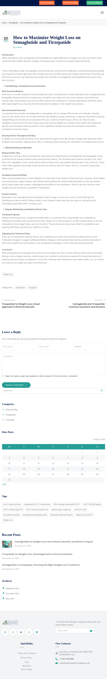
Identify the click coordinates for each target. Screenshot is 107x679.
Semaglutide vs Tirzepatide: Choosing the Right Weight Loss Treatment (41, 564)
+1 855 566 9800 (67, 659)
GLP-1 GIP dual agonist (92, 504)
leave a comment (15, 385)
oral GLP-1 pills (80, 510)
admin (19, 47)
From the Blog (12, 410)
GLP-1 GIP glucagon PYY (13, 510)
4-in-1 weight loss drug (11, 504)
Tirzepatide (32, 288)
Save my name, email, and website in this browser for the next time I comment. (41, 376)
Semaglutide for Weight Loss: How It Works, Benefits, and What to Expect (54, 541)
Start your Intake (47, 3)
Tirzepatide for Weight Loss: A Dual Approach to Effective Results (37, 554)
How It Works (26, 669)
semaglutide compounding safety (35, 515)
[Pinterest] (29, 632)
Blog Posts (26, 666)
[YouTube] (21, 632)
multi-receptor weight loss (61, 510)
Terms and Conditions (27, 653)
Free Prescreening (70, 3)
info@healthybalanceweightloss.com (75, 663)
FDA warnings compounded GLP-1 (67, 504)
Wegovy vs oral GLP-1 (84, 515)
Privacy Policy (27, 658)
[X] (13, 632)
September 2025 (12, 588)
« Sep (4, 484)
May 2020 (10, 599)
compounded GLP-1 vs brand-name (37, 504)
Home (4, 23)
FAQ (27, 662)
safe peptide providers (11, 515)
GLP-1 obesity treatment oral (37, 510)
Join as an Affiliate (95, 3)
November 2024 (12, 593)
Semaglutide (13, 23)
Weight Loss (7, 274)
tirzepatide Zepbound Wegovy (61, 515)
